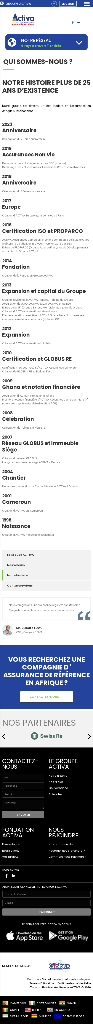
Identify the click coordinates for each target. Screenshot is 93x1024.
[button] (4, 736)
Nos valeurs (16, 565)
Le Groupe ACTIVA (20, 555)
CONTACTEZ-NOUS (44, 697)
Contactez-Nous (19, 586)
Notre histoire (17, 575)
